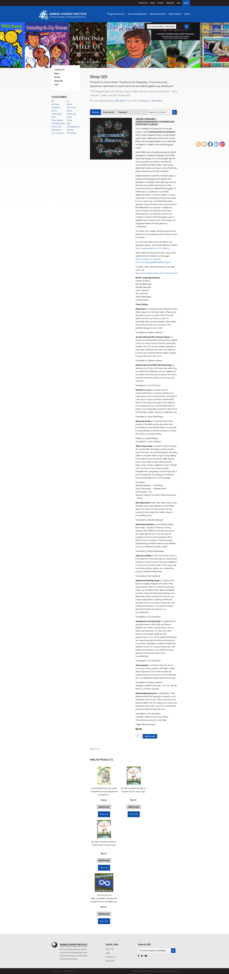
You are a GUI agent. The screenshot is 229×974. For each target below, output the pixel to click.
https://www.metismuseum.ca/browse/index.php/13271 (159, 273)
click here (119, 100)
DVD (54, 117)
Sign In (186, 3)
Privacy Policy (69, 971)
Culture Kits (56, 114)
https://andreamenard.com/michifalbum (152, 248)
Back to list (94, 749)
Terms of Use (56, 971)
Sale (68, 123)
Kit (68, 101)
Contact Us (142, 3)
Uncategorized (73, 127)
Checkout (122, 112)
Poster (69, 120)
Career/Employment (137, 14)
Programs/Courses (116, 14)
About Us (110, 949)
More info (134, 814)
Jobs (178, 3)
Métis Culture (175, 14)
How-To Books (58, 133)
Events (160, 3)
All (53, 101)
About (187, 14)
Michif (69, 104)
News (153, 3)
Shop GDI (170, 3)
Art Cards (56, 104)
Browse (95, 112)
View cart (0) (108, 112)
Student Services (158, 14)
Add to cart (150, 736)
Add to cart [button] (133, 807)
